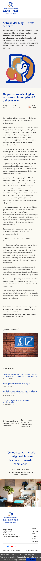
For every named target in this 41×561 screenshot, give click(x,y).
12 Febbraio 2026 (8, 404)
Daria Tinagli (34, 106)
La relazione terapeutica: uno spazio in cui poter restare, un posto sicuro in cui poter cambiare (20, 392)
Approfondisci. (20, 559)
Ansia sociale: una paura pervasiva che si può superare (11, 423)
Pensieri (15, 106)
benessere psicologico (11, 329)
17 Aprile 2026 (7, 386)
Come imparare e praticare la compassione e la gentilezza (27, 423)
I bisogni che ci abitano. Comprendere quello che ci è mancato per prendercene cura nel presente (20, 375)
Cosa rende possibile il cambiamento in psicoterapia (16, 401)
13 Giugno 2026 (8, 379)
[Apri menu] (37, 8)
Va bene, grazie (31, 559)
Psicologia (16, 107)
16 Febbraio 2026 (8, 395)
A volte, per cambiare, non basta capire (16, 383)
